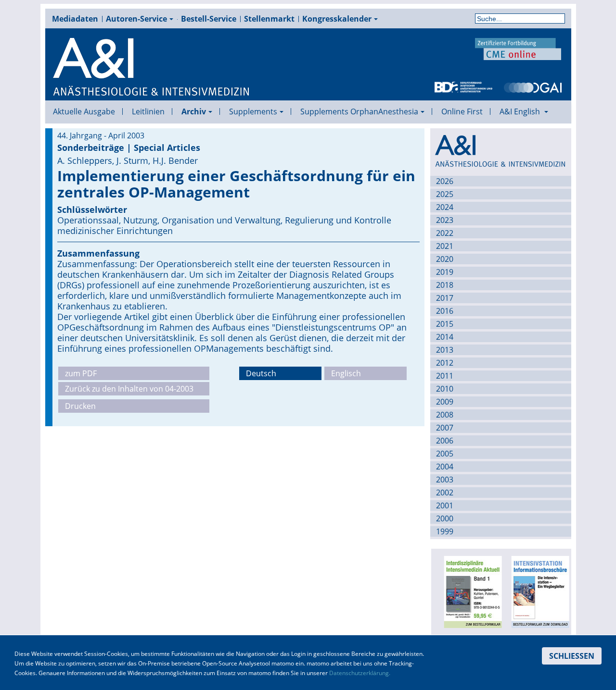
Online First (462, 111)
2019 (444, 272)
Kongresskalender (337, 18)
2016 (444, 311)
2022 (444, 233)
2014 (444, 337)
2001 (444, 505)
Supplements (253, 111)
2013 (444, 349)
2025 (444, 194)
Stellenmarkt (269, 18)
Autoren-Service (136, 18)
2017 (444, 298)
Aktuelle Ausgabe (84, 111)
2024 (444, 207)
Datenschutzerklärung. (359, 673)
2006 (444, 440)
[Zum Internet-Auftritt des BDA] (463, 86)
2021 (444, 246)
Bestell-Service (208, 18)
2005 (444, 453)
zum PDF (81, 373)
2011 (444, 375)
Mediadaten (75, 18)
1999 (444, 531)
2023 (444, 220)
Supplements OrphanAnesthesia (359, 111)
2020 (444, 259)
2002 (444, 492)
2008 (444, 414)
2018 (444, 285)
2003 (444, 479)
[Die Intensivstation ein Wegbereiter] (537, 591)
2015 (444, 324)
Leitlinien (148, 111)
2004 (444, 466)
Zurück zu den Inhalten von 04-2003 (129, 389)
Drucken (80, 406)
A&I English (521, 111)
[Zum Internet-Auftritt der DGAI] (533, 86)
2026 (444, 181)
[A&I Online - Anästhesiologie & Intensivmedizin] (151, 67)
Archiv (193, 111)
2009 (444, 401)
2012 (444, 362)
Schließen (571, 656)
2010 (444, 388)
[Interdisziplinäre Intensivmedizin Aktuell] (470, 591)
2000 (444, 518)
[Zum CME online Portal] (518, 48)
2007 (444, 427)
